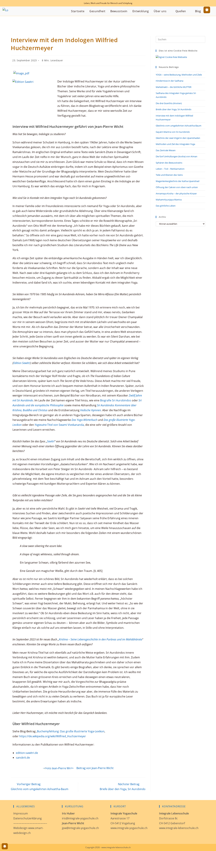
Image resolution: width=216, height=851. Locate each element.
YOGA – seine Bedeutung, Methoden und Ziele (179, 74)
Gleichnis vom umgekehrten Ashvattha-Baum (178, 125)
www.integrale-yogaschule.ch (129, 828)
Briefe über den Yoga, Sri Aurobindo (173, 109)
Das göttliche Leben (166, 205)
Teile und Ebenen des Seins (169, 174)
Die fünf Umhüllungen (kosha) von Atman (176, 156)
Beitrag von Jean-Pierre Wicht (95, 768)
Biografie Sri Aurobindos (115, 400)
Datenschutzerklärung (27, 818)
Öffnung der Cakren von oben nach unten (177, 187)
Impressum (20, 813)
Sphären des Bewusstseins (169, 162)
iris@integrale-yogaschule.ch (80, 818)
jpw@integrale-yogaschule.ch (80, 828)
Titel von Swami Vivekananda (59, 425)
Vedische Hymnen (90, 410)
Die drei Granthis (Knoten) (169, 103)
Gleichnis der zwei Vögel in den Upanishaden (178, 137)
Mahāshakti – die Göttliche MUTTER (173, 87)
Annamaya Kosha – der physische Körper (176, 193)
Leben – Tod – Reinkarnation (170, 168)
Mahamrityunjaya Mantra (169, 199)
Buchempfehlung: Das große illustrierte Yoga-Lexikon (70, 731)
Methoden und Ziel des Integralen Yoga (175, 144)
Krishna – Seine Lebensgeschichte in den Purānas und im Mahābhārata (100, 639)
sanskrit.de (23, 757)
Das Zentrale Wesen (166, 150)
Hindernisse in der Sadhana (169, 80)
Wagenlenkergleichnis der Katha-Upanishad (177, 181)
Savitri (50, 441)
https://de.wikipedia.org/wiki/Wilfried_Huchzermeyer (52, 736)
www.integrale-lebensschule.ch (178, 828)
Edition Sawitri (21, 363)
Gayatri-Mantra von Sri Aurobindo (173, 131)
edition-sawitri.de (27, 753)
